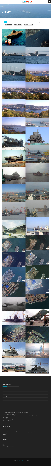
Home (43, 17)
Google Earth (18, 24)
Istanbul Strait (28, 22)
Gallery (4, 402)
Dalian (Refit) (8, 24)
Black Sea (19, 22)
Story (4, 393)
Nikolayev (11, 22)
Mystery (5, 396)
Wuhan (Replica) (28, 24)
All (5, 22)
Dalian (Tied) (38, 22)
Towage (5, 399)
